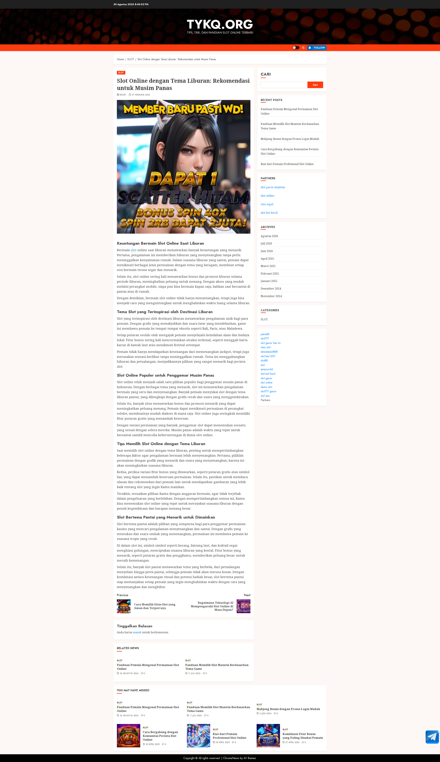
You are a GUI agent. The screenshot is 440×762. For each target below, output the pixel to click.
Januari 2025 (269, 281)
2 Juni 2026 (266, 713)
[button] (303, 47)
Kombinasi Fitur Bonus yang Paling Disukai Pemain (303, 736)
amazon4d (267, 369)
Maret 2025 (268, 266)
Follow (319, 47)
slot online (267, 196)
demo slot (266, 387)
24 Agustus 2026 (129, 673)
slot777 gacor (268, 391)
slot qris (265, 396)
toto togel (267, 204)
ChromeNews (231, 758)
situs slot (266, 347)
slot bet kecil (269, 213)
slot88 (264, 361)
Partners (265, 400)
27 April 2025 (292, 742)
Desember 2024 (271, 288)
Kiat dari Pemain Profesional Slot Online (287, 164)
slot (134, 250)
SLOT (121, 72)
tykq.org (220, 24)
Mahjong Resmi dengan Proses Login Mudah (290, 139)
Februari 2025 (270, 273)
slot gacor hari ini (270, 343)
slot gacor (266, 378)
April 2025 (267, 258)
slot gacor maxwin (273, 187)
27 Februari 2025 (141, 95)
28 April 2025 (223, 742)
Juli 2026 (266, 244)
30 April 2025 (153, 744)
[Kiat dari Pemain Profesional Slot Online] (198, 735)
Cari (266, 74)
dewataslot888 (269, 352)
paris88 (265, 334)
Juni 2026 (267, 251)
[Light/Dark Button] (296, 47)
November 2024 (271, 296)
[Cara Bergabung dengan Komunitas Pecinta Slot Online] (128, 735)
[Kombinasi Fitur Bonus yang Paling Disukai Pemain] (268, 735)
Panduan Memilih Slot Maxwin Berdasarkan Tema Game (217, 667)
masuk (137, 632)
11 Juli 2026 (194, 673)
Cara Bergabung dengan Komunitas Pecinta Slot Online (160, 736)
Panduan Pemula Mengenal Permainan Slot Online (148, 667)
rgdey (123, 95)
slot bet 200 (268, 356)
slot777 (265, 338)
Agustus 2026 (269, 236)
